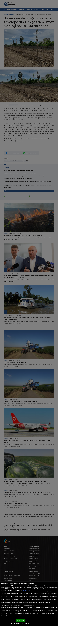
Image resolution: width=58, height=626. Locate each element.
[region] (29, 603)
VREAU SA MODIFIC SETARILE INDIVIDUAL (20, 623)
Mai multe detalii (26, 590)
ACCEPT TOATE (20, 620)
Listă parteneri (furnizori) (7, 616)
